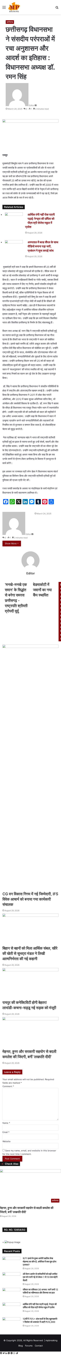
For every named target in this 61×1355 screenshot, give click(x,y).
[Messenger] (9, 1353)
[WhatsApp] (14, 1353)
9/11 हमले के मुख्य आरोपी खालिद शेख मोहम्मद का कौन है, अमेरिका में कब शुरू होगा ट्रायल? (39, 1261)
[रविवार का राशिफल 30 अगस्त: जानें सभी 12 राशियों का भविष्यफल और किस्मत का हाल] (11, 1294)
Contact (39, 1345)
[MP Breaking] (14, 7)
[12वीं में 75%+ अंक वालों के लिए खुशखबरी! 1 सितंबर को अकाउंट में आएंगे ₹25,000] (11, 1323)
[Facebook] (1, 1353)
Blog (20, 1345)
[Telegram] (17, 1353)
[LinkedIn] (6, 1353)
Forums (29, 1345)
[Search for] (57, 8)
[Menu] (4, 8)
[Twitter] (4, 1353)
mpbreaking (51, 1340)
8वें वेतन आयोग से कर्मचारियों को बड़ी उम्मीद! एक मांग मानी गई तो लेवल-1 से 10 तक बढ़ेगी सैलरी (40, 1277)
